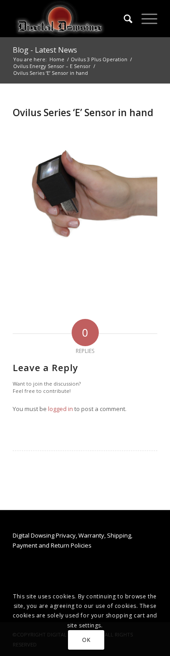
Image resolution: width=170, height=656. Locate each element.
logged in (60, 409)
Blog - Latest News (45, 50)
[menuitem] (123, 18)
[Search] (123, 18)
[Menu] (144, 18)
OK (86, 640)
